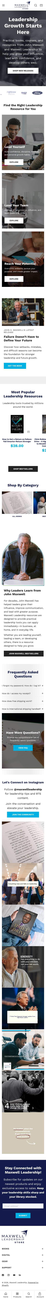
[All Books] (17, 502)
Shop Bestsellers (23, 469)
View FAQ (23, 748)
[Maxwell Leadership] (22, 5)
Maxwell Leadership (18, 1283)
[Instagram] (8, 1275)
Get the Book (15, 366)
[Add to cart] (28, 431)
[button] (41, 5)
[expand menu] (3, 5)
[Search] (35, 5)
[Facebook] (3, 1275)
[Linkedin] (20, 1275)
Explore (14, 162)
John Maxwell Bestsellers (23, 653)
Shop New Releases (23, 71)
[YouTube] (14, 1275)
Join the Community (23, 814)
